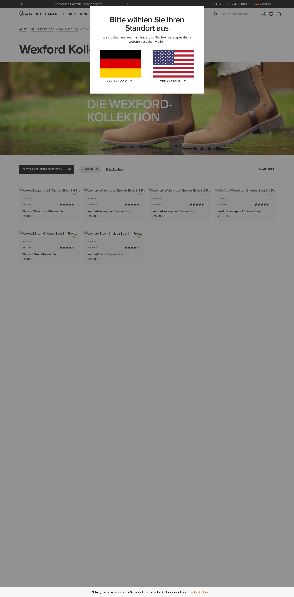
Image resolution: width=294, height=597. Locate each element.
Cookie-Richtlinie (199, 592)
